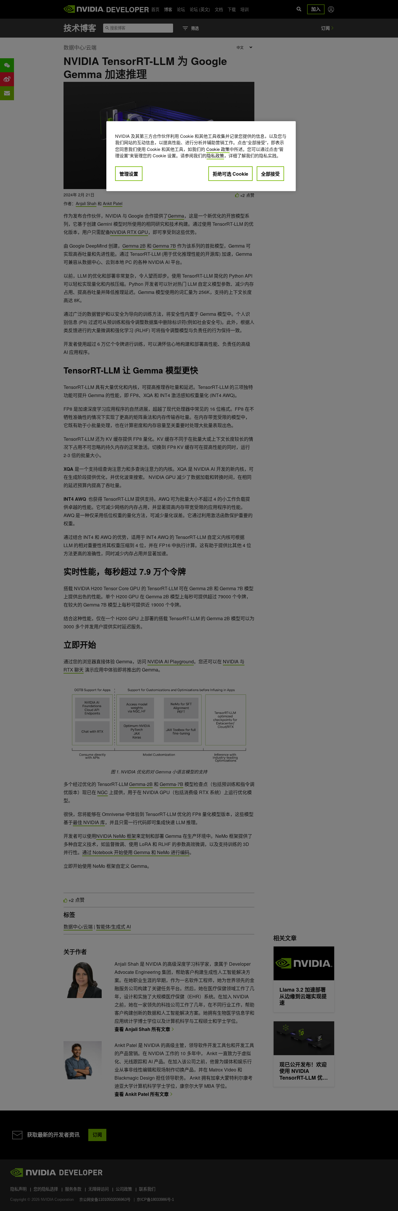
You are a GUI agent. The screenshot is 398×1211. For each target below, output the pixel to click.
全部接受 (270, 173)
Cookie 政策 (218, 149)
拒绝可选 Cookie (230, 173)
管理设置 (128, 173)
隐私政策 (215, 155)
